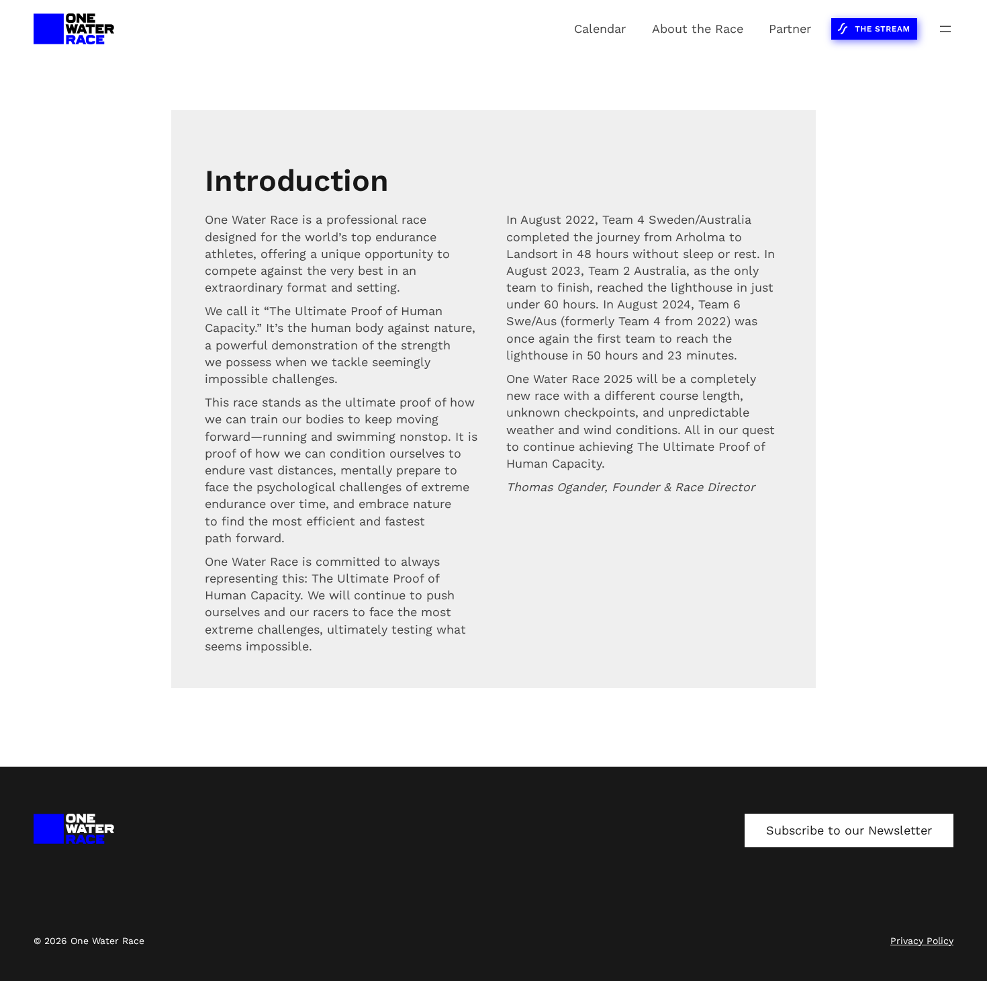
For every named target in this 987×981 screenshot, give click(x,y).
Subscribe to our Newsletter (849, 830)
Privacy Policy (921, 940)
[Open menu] (945, 29)
